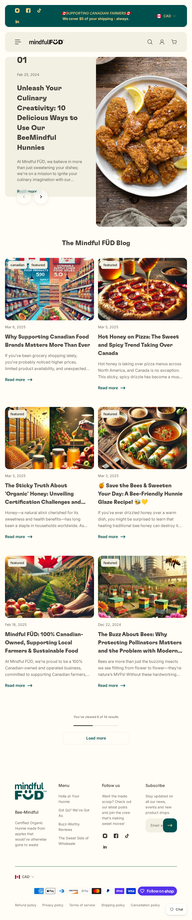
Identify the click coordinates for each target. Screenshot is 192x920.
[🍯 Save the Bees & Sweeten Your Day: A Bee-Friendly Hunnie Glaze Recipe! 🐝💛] (142, 479)
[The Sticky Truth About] (49, 479)
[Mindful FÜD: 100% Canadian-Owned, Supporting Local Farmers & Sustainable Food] (49, 628)
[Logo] (46, 41)
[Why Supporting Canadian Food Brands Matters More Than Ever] (49, 330)
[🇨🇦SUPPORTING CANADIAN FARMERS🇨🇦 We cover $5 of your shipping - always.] (96, 15)
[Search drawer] (150, 41)
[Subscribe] (170, 825)
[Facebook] (28, 10)
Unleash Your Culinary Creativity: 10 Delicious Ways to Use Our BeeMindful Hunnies (47, 118)
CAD (167, 16)
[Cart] (174, 41)
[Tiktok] (39, 10)
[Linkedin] (17, 21)
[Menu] (18, 42)
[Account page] (162, 41)
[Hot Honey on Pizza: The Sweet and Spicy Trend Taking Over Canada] (142, 330)
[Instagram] (17, 10)
